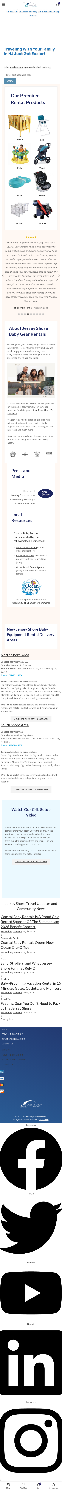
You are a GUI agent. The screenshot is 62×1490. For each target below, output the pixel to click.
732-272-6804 (15, 675)
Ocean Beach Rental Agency (30, 567)
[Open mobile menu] (4, 4)
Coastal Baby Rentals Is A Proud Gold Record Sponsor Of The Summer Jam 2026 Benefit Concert (30, 921)
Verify (10, 81)
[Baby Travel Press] (37, 454)
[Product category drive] (42, 184)
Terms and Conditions (12, 1034)
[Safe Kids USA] (25, 453)
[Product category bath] (19, 184)
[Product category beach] (42, 212)
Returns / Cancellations (13, 1039)
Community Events (10, 938)
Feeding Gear (7, 1019)
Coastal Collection (25, 555)
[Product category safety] (19, 212)
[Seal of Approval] (13, 454)
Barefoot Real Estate (26, 547)
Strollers (5, 979)
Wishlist (5, 1029)
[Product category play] (19, 157)
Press (3, 959)
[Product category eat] (42, 129)
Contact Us (7, 1043)
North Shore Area (15, 655)
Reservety (44, 1119)
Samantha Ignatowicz (11, 931)
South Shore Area (15, 725)
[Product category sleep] (19, 128)
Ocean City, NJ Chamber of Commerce (31, 602)
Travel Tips (6, 999)
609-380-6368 (15, 745)
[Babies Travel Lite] (49, 453)
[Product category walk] (42, 157)
